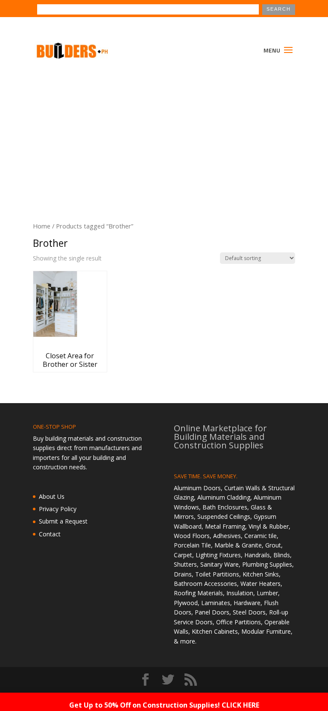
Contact (50, 534)
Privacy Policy (57, 509)
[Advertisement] (164, 131)
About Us (51, 496)
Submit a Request (63, 521)
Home (41, 226)
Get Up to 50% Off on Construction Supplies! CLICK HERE (164, 705)
